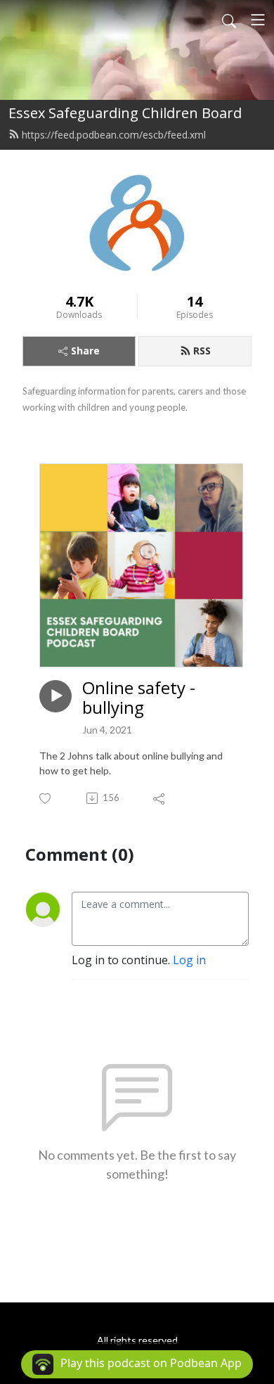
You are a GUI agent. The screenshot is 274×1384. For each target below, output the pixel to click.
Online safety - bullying (138, 698)
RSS (202, 350)
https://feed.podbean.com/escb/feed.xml (114, 134)
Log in (189, 960)
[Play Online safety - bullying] (55, 696)
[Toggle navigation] (258, 19)
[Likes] (46, 798)
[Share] (160, 798)
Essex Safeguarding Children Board (125, 112)
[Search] (229, 20)
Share (85, 350)
